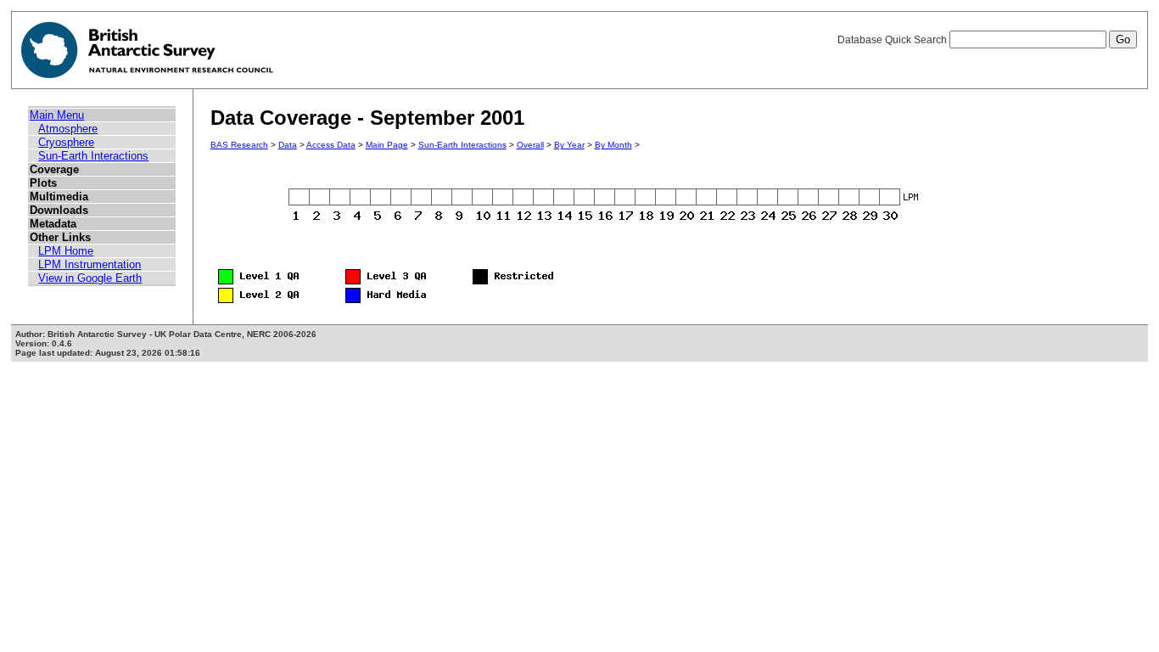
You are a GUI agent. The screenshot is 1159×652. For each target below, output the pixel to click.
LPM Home (65, 250)
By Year (569, 144)
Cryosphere (66, 142)
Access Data (331, 144)
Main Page (387, 144)
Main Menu (57, 115)
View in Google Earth (90, 278)
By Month (613, 144)
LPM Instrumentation (89, 264)
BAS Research (239, 144)
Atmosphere (68, 128)
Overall (530, 144)
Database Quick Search (893, 40)
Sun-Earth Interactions (93, 155)
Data (287, 144)
